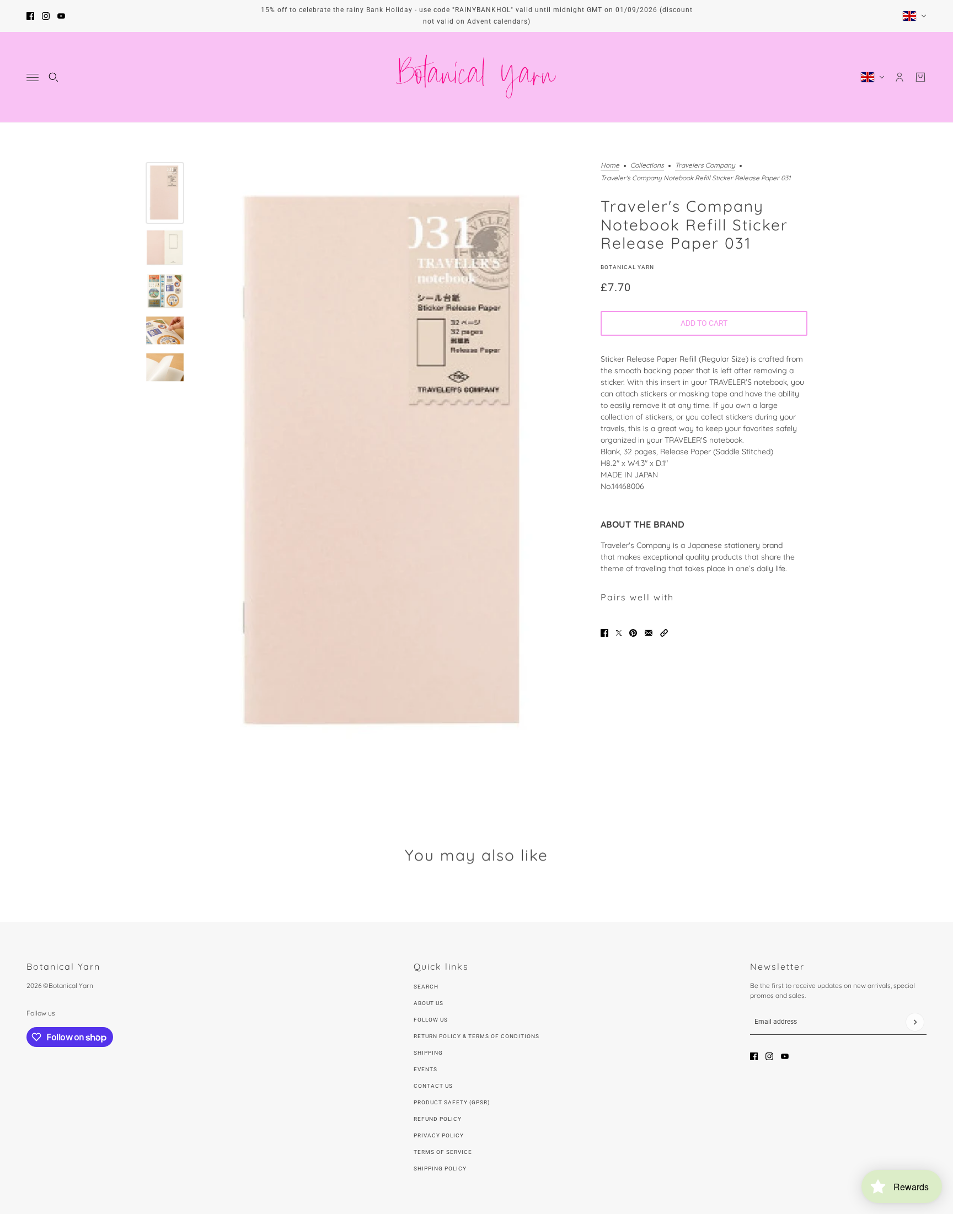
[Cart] (920, 77)
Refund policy (438, 1119)
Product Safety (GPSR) (452, 1102)
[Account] (899, 77)
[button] (664, 633)
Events (425, 1069)
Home (610, 165)
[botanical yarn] (476, 77)
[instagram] (46, 16)
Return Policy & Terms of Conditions (476, 1036)
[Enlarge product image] (389, 464)
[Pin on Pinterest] (633, 633)
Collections (647, 165)
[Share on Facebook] (604, 633)
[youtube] (61, 16)
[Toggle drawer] (32, 77)
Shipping (428, 1053)
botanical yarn (627, 267)
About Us (428, 1003)
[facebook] (30, 16)
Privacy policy (439, 1135)
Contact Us (433, 1086)
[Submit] (915, 1022)
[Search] (53, 77)
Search (426, 987)
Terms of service (443, 1152)
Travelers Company (705, 165)
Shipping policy (440, 1168)
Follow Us (431, 1020)
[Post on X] (619, 633)
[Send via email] (649, 633)
